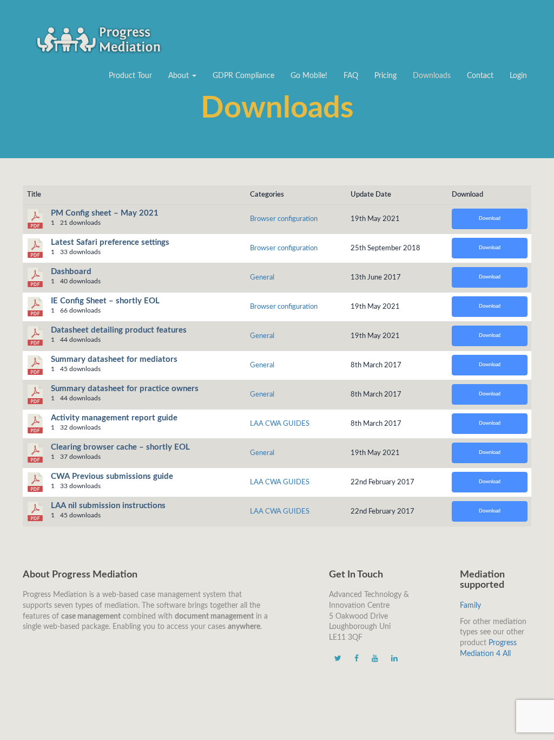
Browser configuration (284, 219)
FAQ (351, 76)
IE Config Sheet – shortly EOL (105, 301)
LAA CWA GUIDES (279, 423)
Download (489, 218)
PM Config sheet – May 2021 (105, 213)
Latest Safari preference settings (110, 242)
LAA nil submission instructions (108, 506)
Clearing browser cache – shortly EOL (120, 447)
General (262, 277)
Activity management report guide (114, 418)
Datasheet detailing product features (119, 330)
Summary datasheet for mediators (114, 359)
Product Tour (130, 76)
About (179, 76)
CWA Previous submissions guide (112, 476)
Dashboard (71, 272)
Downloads (432, 76)
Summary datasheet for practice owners (125, 389)
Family (470, 605)
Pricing (385, 76)
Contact (480, 76)
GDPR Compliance (243, 76)
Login (518, 76)
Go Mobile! (309, 76)
